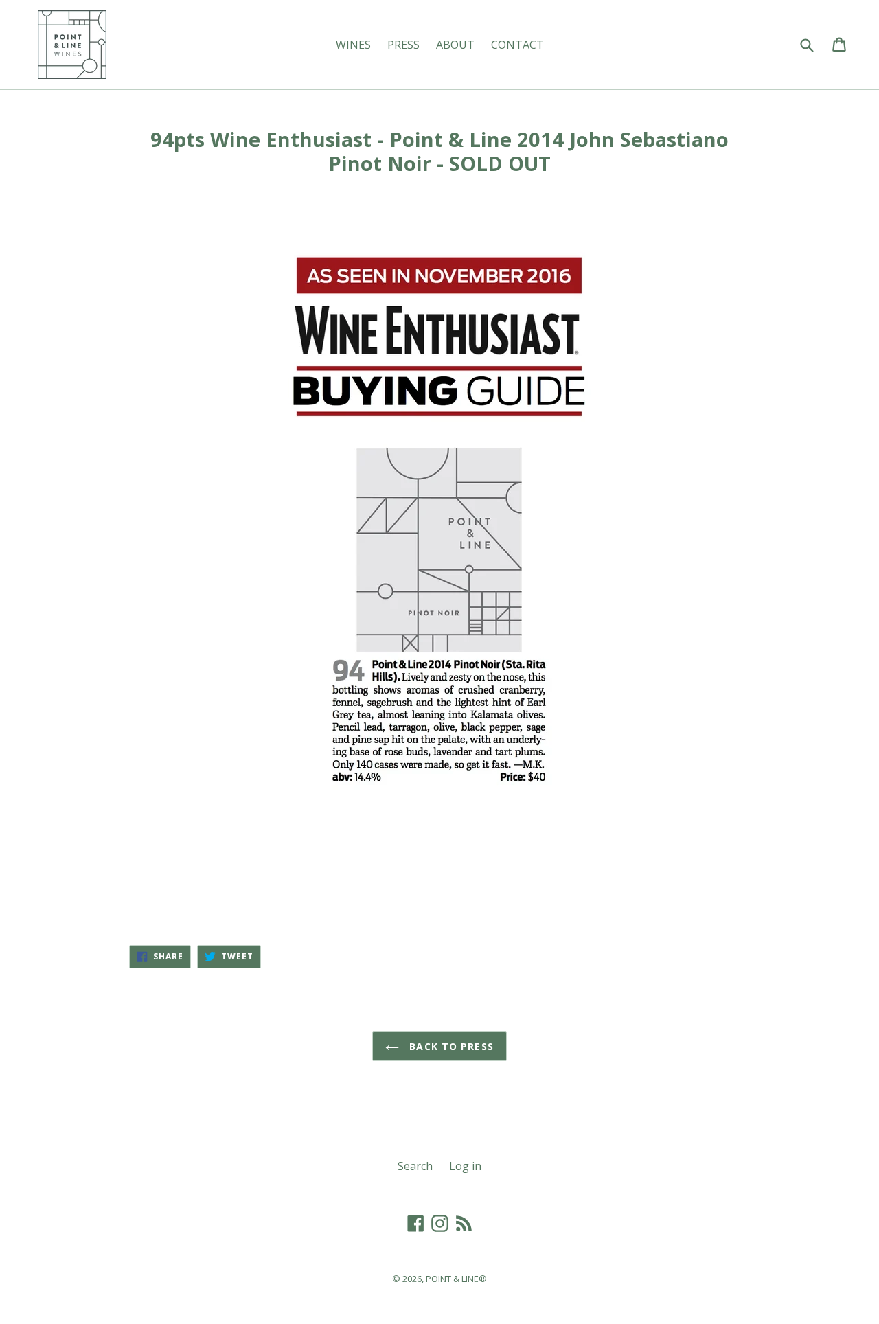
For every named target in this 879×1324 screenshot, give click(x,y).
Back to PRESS (450, 1046)
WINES (353, 44)
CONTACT (517, 44)
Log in (465, 1166)
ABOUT (455, 44)
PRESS (403, 44)
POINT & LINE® (456, 1278)
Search (415, 1166)
